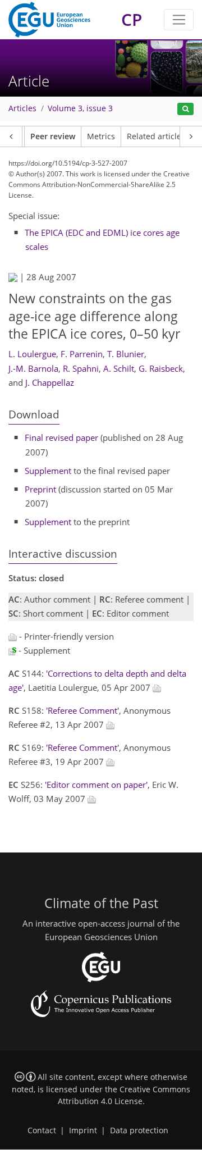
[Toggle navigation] (179, 19)
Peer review (52, 136)
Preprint (40, 489)
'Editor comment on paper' (96, 784)
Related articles (156, 136)
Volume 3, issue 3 (80, 108)
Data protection (139, 1130)
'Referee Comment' (82, 710)
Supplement (48, 470)
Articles (22, 108)
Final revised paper (61, 437)
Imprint (83, 1130)
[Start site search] (185, 109)
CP (131, 19)
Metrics (101, 136)
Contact (41, 1130)
